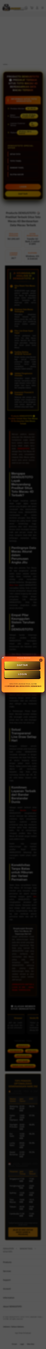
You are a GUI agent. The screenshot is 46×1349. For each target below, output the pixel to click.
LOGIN (22, 674)
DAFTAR (22, 665)
